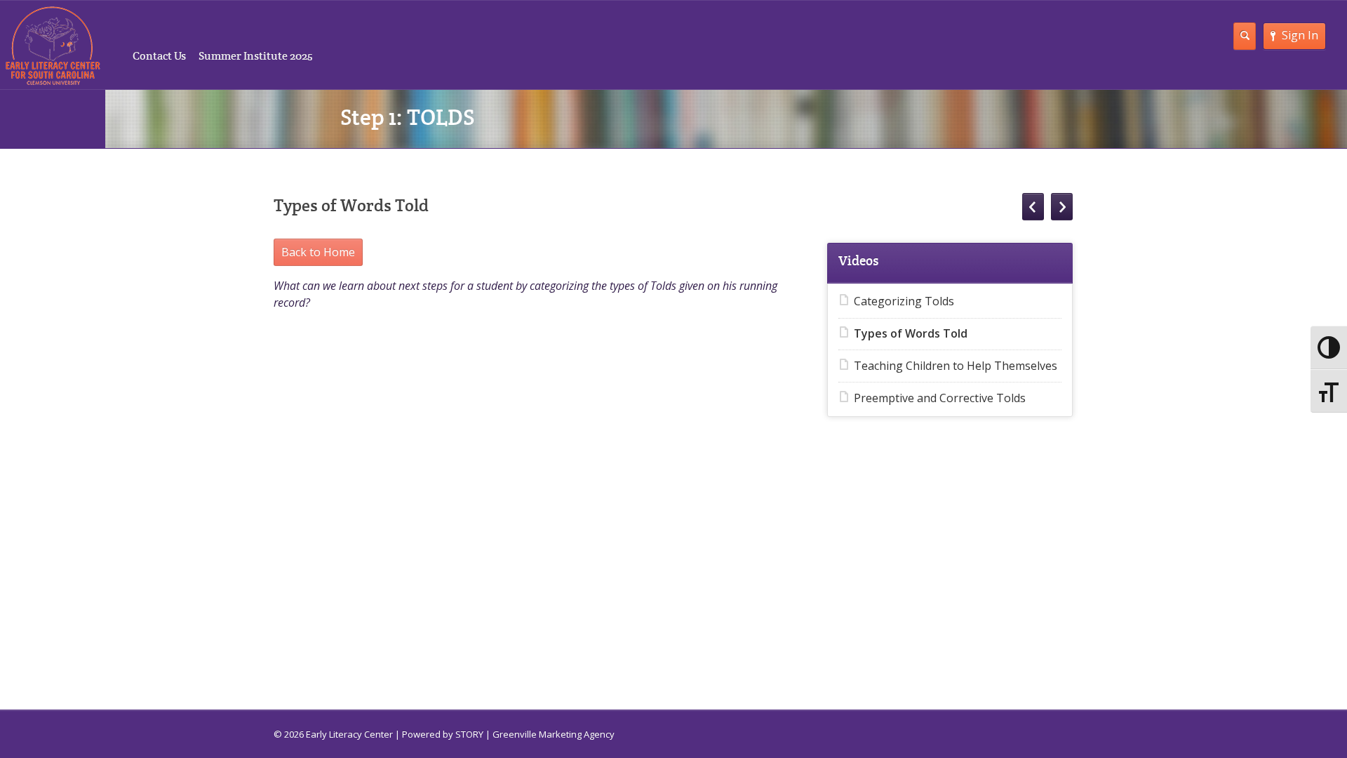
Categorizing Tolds (904, 301)
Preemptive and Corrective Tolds (940, 398)
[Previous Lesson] (1033, 206)
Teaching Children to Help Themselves (955, 365)
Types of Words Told (910, 333)
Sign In (1300, 35)
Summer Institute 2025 (256, 55)
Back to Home (318, 252)
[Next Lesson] (1062, 206)
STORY (469, 734)
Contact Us (159, 55)
